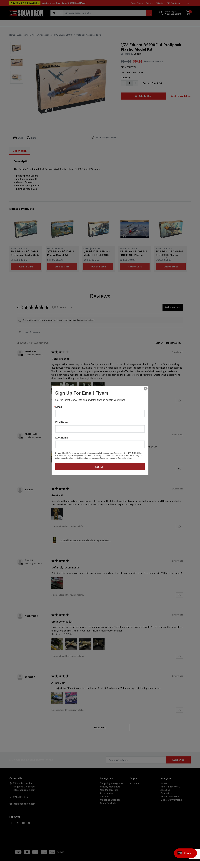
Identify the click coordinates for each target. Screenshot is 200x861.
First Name (61, 422)
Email (58, 407)
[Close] (146, 389)
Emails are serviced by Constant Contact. (116, 458)
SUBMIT (100, 467)
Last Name (61, 437)
